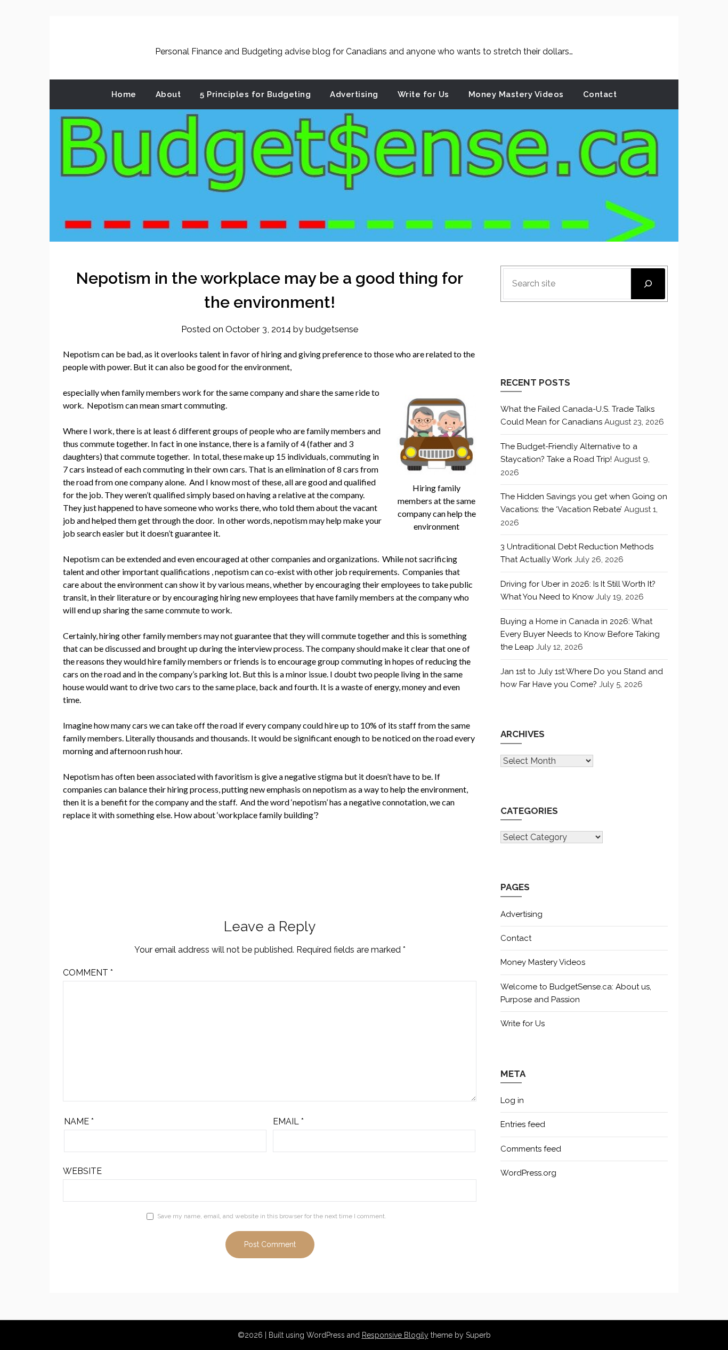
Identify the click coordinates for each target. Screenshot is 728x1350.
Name (79, 1121)
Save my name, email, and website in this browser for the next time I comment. (271, 1216)
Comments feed (530, 1149)
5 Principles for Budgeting (255, 94)
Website (82, 1171)
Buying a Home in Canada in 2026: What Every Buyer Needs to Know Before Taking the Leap (580, 634)
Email (288, 1121)
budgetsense (332, 329)
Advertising (354, 94)
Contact (600, 94)
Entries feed (522, 1124)
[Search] (648, 283)
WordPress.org (528, 1173)
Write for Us (423, 94)
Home (123, 94)
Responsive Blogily (395, 1335)
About (168, 94)
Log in (512, 1100)
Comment (88, 973)
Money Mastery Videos (516, 94)
